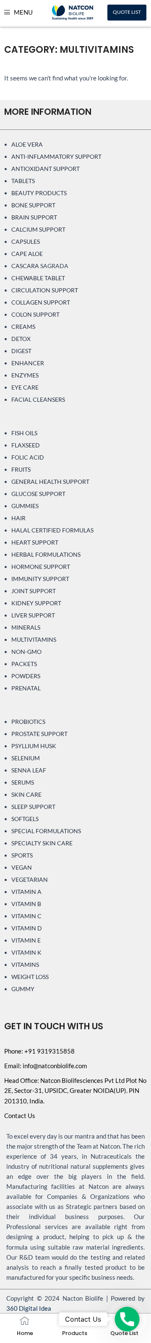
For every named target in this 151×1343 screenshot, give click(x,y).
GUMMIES (25, 505)
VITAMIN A (26, 891)
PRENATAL (26, 688)
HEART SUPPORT (34, 542)
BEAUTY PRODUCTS (39, 192)
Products (74, 1333)
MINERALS (25, 627)
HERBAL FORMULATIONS (46, 554)
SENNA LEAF (28, 770)
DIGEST (21, 350)
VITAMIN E (26, 940)
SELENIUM (25, 758)
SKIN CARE (26, 794)
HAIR (18, 518)
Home (25, 1333)
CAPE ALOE (27, 253)
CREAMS (23, 326)
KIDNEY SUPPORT (36, 603)
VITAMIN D (26, 928)
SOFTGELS (25, 818)
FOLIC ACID (27, 457)
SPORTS (22, 855)
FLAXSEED (25, 445)
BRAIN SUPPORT (34, 217)
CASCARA (25, 265)
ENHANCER (27, 363)
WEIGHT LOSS (30, 976)
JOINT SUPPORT (33, 590)
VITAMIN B (26, 903)
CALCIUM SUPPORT (38, 229)
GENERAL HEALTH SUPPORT (50, 481)
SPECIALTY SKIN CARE (42, 843)
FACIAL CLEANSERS (38, 399)
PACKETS (24, 663)
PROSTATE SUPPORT (39, 733)
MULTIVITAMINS (33, 639)
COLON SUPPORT (35, 314)
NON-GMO (26, 651)
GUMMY (22, 988)
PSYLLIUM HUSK (33, 745)
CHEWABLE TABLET (38, 278)
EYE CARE (25, 387)
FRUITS (21, 469)
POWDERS (25, 675)
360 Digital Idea (28, 1308)
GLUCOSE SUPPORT (38, 493)
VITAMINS (25, 964)
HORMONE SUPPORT (40, 566)
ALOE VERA (27, 144)
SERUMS (22, 782)
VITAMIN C (26, 915)
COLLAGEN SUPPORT (40, 302)
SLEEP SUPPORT (33, 806)
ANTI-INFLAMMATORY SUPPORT (56, 156)
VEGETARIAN (29, 879)
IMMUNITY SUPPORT (40, 578)
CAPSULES (25, 241)
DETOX (21, 338)
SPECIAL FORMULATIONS (46, 830)
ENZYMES (25, 375)
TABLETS (23, 180)
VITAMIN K (26, 952)
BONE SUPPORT (33, 205)
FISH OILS (24, 432)
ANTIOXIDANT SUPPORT (45, 168)
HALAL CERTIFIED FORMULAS (52, 530)
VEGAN (21, 867)
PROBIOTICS (28, 721)
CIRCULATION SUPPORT (44, 290)
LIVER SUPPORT (33, 615)
